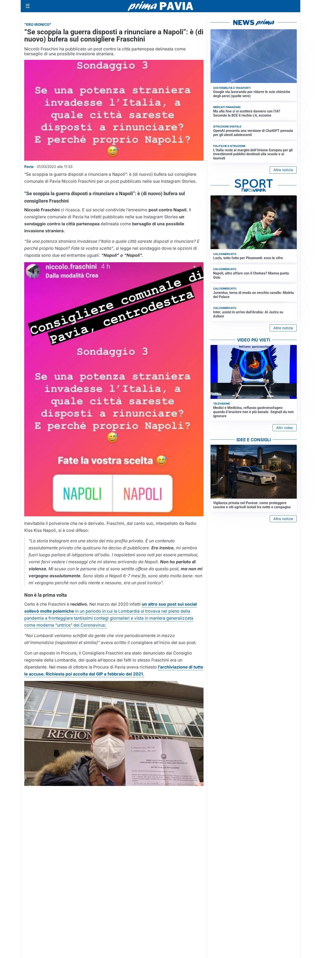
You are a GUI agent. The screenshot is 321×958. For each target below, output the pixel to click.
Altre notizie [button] (283, 170)
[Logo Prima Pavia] (160, 6)
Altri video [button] (284, 428)
